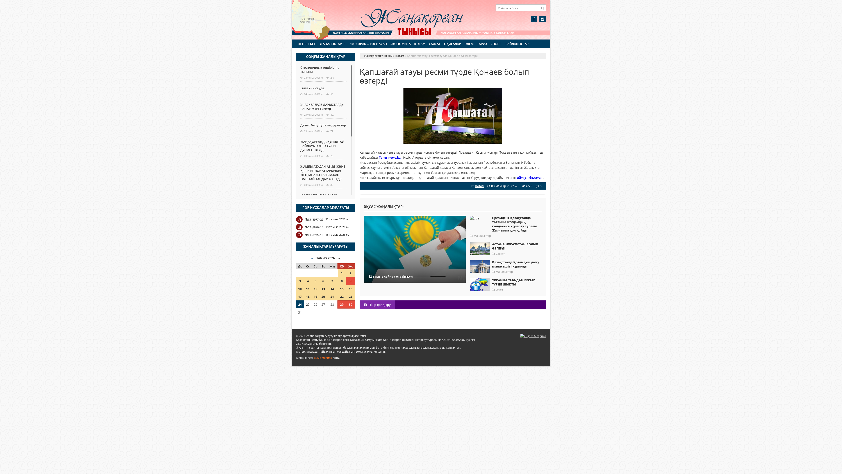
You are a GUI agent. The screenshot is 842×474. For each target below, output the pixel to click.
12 (315, 289)
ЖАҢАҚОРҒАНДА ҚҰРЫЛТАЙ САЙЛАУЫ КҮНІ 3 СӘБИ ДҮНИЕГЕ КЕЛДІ (322, 146)
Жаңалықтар (331, 44)
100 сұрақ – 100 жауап (368, 44)
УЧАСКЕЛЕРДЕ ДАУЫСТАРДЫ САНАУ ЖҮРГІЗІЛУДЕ (322, 106)
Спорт (496, 44)
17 (300, 296)
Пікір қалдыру (379, 305)
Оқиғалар (452, 44)
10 (300, 289)
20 (323, 296)
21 (332, 296)
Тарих (482, 44)
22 (342, 296)
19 (315, 296)
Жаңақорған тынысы (405, 19)
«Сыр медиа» (323, 358)
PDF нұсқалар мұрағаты (325, 207)
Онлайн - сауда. (312, 88)
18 (308, 296)
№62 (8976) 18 (314, 227)
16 (350, 289)
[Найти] (542, 8)
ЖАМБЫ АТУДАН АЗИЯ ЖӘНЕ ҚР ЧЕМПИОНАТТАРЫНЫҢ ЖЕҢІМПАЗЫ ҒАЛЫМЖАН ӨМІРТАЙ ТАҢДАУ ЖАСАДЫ (322, 172)
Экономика (400, 44)
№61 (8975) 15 (314, 235)
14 (332, 289)
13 (323, 289)
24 (300, 304)
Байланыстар (517, 44)
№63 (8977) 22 (314, 219)
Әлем (469, 44)
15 (342, 289)
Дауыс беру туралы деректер (323, 125)
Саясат (435, 44)
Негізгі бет (307, 44)
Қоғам (419, 44)
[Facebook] (534, 19)
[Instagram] (542, 19)
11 (308, 289)
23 (350, 296)
